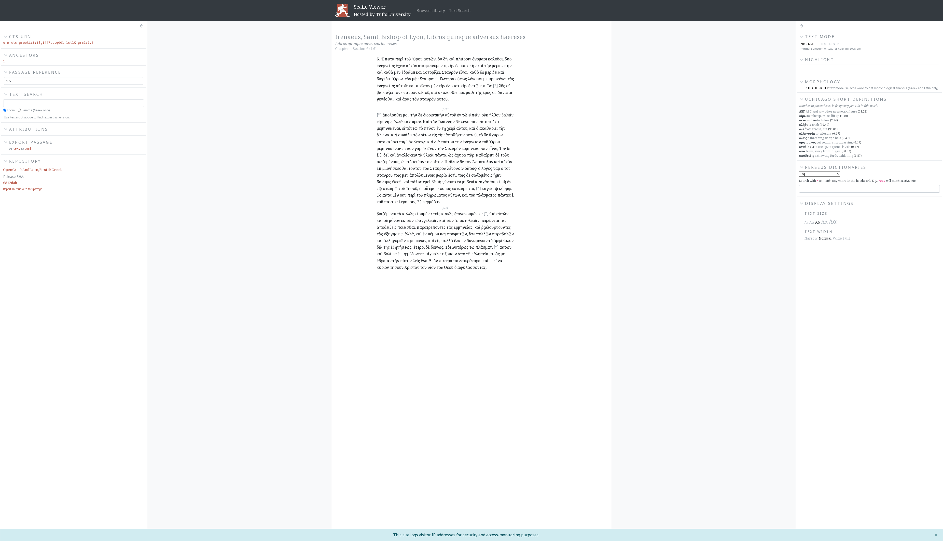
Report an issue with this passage (22, 189)
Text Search (460, 10)
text (16, 148)
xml (28, 148)
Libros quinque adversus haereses (476, 37)
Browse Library (430, 10)
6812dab (10, 183)
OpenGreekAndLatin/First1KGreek (32, 169)
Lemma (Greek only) (36, 110)
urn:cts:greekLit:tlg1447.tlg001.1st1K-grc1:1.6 (48, 42)
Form (11, 110)
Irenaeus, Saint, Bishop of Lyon (379, 37)
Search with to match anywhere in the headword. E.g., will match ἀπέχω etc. (857, 181)
